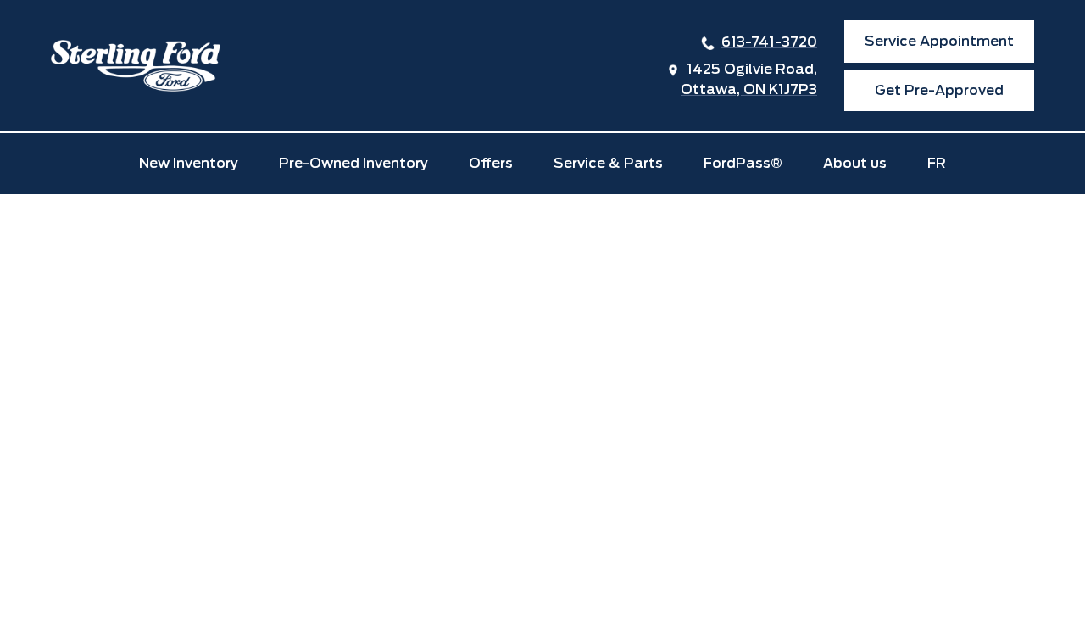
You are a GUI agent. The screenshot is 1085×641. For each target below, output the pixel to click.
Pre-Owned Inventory (353, 163)
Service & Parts (608, 163)
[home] (135, 66)
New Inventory (188, 163)
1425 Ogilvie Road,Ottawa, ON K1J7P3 (749, 79)
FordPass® (743, 163)
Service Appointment (939, 41)
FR (936, 163)
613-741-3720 (769, 42)
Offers (491, 163)
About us (855, 163)
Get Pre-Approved (939, 90)
